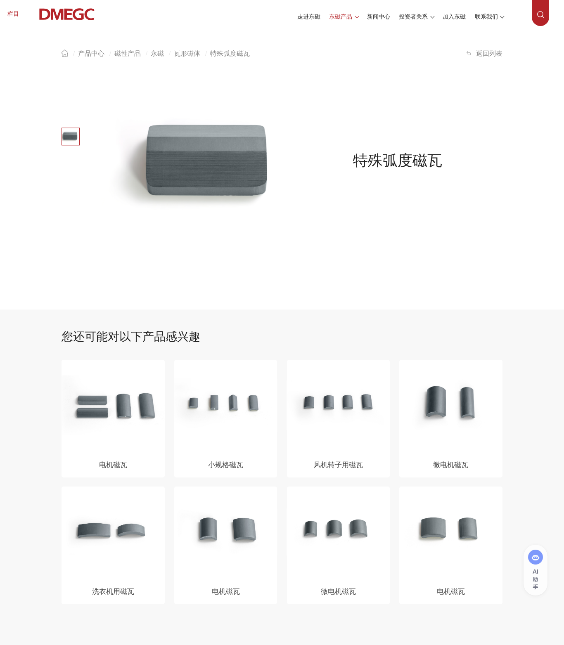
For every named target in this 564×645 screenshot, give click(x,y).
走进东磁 (308, 17)
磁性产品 (127, 53)
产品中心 (91, 53)
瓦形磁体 (187, 53)
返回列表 (489, 53)
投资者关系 (413, 17)
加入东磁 (454, 17)
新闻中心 (378, 17)
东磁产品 (340, 17)
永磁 (157, 53)
